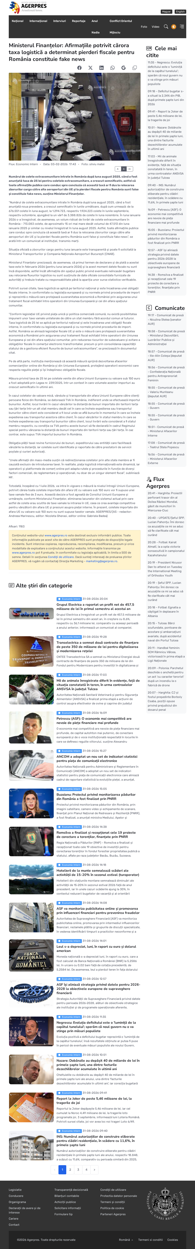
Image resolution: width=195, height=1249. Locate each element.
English (180, 11)
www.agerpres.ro (56, 535)
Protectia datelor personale (118, 1196)
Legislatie (15, 1190)
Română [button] (125, 1240)
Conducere (16, 1196)
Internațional (38, 21)
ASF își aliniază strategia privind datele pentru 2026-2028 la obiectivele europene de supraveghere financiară (98, 988)
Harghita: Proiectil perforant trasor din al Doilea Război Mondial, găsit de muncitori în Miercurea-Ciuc (165, 502)
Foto (144, 26)
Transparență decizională (71, 1190)
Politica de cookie (112, 1208)
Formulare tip (63, 1214)
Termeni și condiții (112, 1202)
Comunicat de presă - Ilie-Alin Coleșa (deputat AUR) (166, 356)
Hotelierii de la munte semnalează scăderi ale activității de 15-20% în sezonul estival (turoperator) (98, 872)
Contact (14, 1224)
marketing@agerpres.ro (101, 561)
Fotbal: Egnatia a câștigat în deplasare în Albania (164, 612)
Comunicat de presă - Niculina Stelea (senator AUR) (166, 320)
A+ (130, 169)
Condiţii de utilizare (61, 557)
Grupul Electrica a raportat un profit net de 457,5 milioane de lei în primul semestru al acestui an (95, 606)
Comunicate (169, 308)
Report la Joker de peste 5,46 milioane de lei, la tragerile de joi (94, 1100)
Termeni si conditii (150, 1240)
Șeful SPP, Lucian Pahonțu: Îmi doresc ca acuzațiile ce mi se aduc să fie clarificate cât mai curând (165, 591)
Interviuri (59, 21)
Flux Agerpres (158, 482)
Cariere (13, 1218)
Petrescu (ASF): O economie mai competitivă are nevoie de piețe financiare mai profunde (94, 720)
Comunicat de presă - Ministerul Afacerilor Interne (166, 431)
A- (118, 169)
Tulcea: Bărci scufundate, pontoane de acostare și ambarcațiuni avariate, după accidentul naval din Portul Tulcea (164, 632)
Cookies (172, 1240)
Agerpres (33, 1240)
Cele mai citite (161, 52)
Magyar (166, 11)
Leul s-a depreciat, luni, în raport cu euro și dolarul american (96, 948)
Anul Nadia (96, 26)
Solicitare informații (67, 1208)
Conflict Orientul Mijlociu (121, 26)
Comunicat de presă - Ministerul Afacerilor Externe (166, 459)
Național (17, 21)
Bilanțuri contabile (66, 1196)
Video (155, 26)
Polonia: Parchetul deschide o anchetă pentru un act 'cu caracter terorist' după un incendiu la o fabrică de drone (166, 676)
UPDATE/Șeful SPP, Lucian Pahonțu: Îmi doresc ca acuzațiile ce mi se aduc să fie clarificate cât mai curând (166, 526)
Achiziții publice (65, 1202)
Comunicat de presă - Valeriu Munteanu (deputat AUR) (166, 392)
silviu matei (97, 164)
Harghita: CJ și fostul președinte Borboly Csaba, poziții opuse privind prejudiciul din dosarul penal (165, 701)
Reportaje (79, 21)
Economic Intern (27, 164)
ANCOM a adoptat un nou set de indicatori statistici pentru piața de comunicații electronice (97, 758)
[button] (181, 27)
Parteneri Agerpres (113, 1214)
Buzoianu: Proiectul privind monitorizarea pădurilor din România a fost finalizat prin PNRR (96, 796)
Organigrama (17, 1202)
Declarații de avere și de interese (24, 1210)
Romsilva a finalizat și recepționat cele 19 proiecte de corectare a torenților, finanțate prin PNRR (96, 834)
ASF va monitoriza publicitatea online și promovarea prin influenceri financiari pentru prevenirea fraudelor (98, 910)
